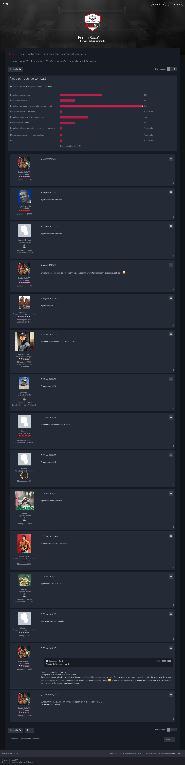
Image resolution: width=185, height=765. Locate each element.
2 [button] (171, 69)
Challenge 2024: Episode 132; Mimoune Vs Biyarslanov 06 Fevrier (53, 61)
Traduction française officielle (13, 762)
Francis (24, 431)
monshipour (24, 312)
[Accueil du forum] (92, 22)
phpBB (14, 760)
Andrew (24, 589)
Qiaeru (30, 762)
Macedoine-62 (24, 354)
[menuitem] (5, 4)
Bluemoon (24, 628)
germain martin (24, 206)
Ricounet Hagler (24, 240)
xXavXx (24, 469)
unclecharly (24, 556)
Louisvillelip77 (24, 172)
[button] (175, 69)
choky (24, 514)
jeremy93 (24, 393)
